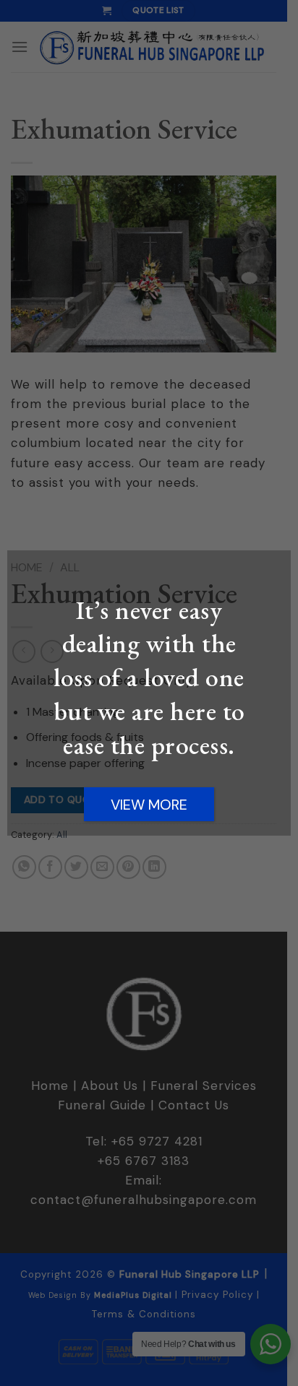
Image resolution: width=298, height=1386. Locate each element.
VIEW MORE (149, 804)
